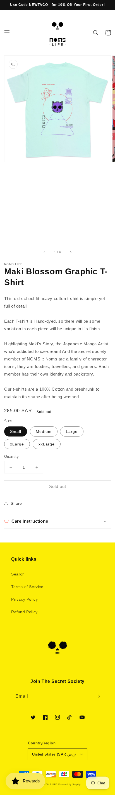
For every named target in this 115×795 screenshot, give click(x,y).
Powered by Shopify (69, 784)
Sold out (57, 486)
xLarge (17, 444)
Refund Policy (24, 612)
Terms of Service (27, 586)
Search (18, 574)
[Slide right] (70, 252)
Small (15, 431)
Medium (44, 431)
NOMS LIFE (50, 784)
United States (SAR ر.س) (54, 754)
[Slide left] (45, 252)
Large (72, 431)
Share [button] (16, 503)
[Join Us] (98, 696)
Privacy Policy (24, 599)
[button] (7, 33)
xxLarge (47, 444)
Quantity (11, 456)
